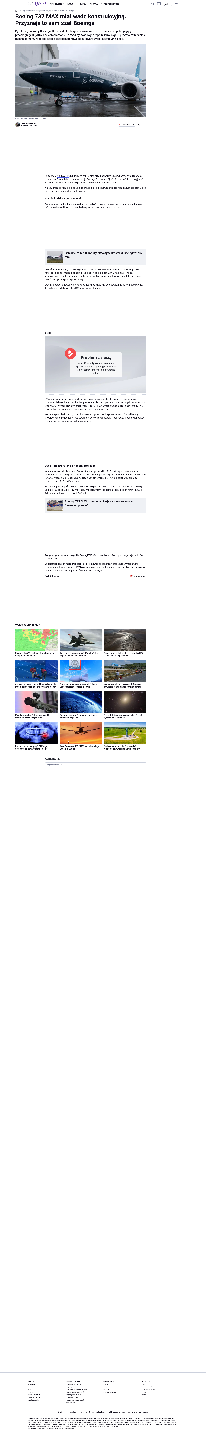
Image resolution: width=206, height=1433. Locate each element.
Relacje (143, 1395)
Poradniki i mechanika (148, 1387)
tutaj (72, 1428)
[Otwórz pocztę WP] (152, 4)
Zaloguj (168, 4)
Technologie (56, 4)
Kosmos (71, 4)
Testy (143, 1384)
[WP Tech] (42, 4)
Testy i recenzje (108, 1387)
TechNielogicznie (33, 1400)
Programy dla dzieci (72, 1397)
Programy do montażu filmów (75, 1392)
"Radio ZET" (63, 175)
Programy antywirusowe (73, 1395)
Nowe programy (71, 1402)
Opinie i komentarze (110, 4)
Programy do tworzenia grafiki (75, 1400)
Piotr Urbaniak (27, 123)
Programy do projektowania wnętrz (77, 1389)
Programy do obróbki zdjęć (74, 1384)
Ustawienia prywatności (137, 1412)
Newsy (105, 1384)
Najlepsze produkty (109, 1392)
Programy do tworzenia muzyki (76, 1387)
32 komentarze (127, 124)
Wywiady (144, 1392)
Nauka (83, 4)
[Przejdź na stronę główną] (30, 6)
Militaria (94, 4)
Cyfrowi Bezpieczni (34, 1397)
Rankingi (106, 1389)
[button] (159, 3)
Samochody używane (148, 1389)
